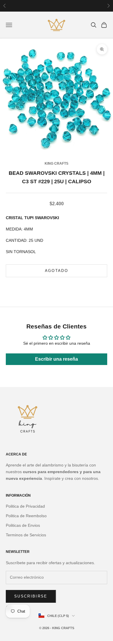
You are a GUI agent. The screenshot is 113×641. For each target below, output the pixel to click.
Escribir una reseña (56, 359)
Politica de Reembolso (26, 515)
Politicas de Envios (23, 525)
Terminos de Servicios (26, 535)
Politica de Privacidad (25, 506)
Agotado (56, 270)
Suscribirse (31, 596)
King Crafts (56, 163)
